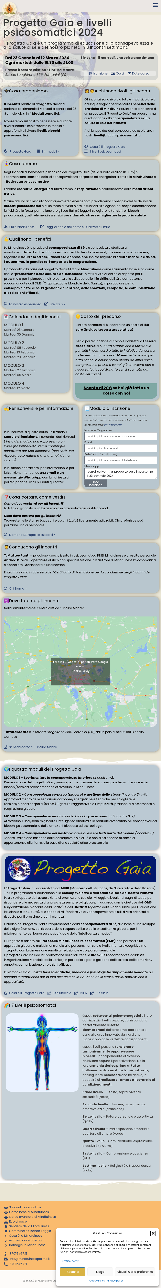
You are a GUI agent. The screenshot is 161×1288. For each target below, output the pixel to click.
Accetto (80, 679)
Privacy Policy (113, 425)
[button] (153, 1233)
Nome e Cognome (98, 430)
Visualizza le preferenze (135, 1272)
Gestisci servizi (70, 1261)
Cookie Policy (97, 1280)
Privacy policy (115, 1280)
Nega (100, 1272)
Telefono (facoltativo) (100, 454)
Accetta (73, 1272)
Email (88, 442)
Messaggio (92, 466)
